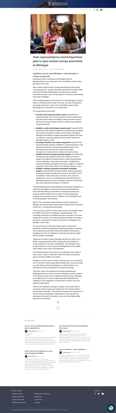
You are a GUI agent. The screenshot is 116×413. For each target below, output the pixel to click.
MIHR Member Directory (17, 393)
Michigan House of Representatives (42, 393)
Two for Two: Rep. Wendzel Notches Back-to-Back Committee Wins (40, 327)
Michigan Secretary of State (18, 396)
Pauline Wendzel (58, 69)
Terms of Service (62, 409)
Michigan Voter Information (18, 399)
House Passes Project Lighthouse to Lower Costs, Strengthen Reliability (39, 352)
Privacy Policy (55, 409)
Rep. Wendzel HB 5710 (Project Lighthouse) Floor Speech (73, 327)
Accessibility (37, 402)
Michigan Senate (38, 396)
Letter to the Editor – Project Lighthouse (72, 349)
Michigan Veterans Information (19, 402)
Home (15, 10)
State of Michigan (38, 399)
